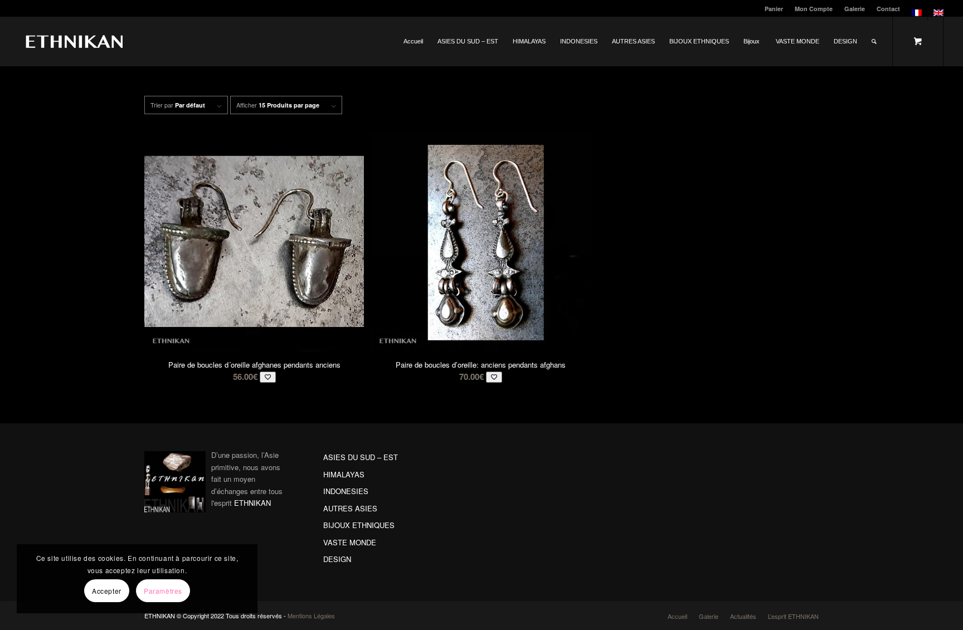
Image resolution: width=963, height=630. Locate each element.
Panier (774, 8)
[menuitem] (774, 9)
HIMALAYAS (343, 474)
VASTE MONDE (349, 542)
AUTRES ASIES (350, 508)
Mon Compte (814, 8)
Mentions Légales (311, 615)
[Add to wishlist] (268, 377)
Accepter (106, 590)
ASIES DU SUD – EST (360, 457)
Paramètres (163, 590)
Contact (888, 8)
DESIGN (337, 559)
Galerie (854, 8)
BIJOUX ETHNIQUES (359, 525)
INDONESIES (345, 491)
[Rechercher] (874, 41)
